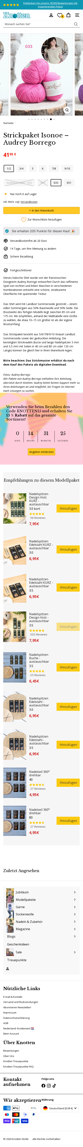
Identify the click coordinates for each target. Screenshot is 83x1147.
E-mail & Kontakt (12, 997)
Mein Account (11, 1033)
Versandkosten (29, 201)
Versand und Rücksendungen (20, 1002)
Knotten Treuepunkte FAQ (18, 1066)
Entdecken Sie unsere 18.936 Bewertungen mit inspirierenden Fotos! (50, 4)
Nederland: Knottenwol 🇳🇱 (18, 1028)
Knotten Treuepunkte (15, 1061)
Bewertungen (11, 1050)
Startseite (8, 123)
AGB (5, 1023)
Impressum (9, 1012)
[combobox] (41, 24)
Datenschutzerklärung (16, 1018)
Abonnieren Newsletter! (17, 1007)
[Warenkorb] (68, 15)
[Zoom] (66, 110)
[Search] (76, 24)
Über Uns (8, 1056)
